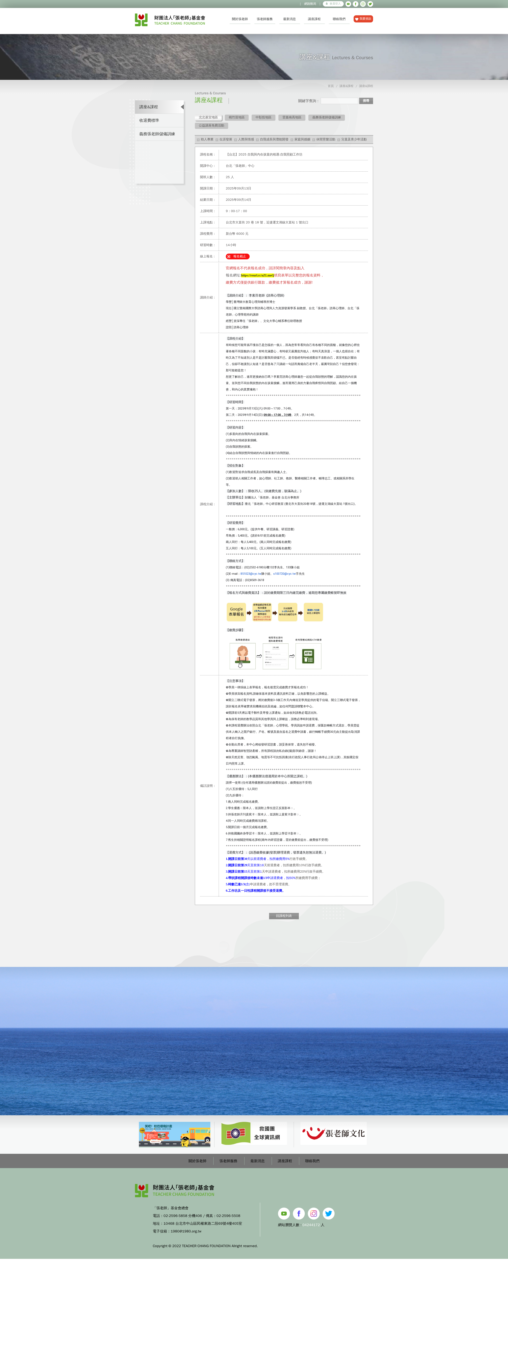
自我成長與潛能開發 (274, 139)
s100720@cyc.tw (284, 574)
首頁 (331, 86)
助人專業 (207, 139)
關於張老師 (240, 19)
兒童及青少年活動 (354, 139)
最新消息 (289, 19)
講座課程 (314, 19)
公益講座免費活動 (211, 125)
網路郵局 (310, 4)
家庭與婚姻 (302, 139)
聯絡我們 (339, 19)
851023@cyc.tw (251, 574)
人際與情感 (246, 139)
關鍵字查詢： (309, 101)
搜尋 (366, 100)
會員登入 (335, 3)
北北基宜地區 (208, 117)
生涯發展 (225, 139)
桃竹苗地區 (237, 117)
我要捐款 (365, 18)
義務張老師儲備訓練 (157, 133)
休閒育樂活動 (325, 139)
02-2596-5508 (228, 1216)
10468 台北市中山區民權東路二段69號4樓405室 (203, 1223)
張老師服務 (265, 19)
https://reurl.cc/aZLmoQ (257, 275)
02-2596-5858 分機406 (183, 1216)
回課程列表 (284, 916)
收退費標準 (149, 120)
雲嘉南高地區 (291, 117)
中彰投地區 (263, 117)
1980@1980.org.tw (186, 1231)
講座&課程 (346, 86)
